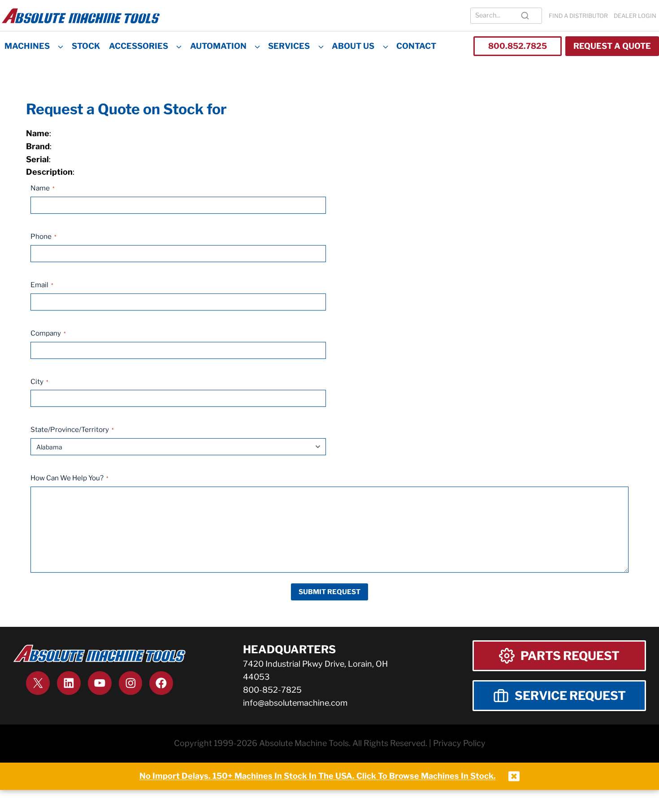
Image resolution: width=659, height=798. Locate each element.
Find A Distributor (578, 15)
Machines (27, 46)
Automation (218, 46)
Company (48, 333)
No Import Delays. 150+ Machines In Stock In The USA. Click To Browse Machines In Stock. (317, 776)
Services (289, 46)
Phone (43, 236)
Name (42, 188)
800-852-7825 (272, 689)
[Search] (525, 15)
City (39, 381)
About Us (353, 46)
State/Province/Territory (72, 429)
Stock (86, 46)
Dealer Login (635, 15)
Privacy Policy (459, 743)
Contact (416, 46)
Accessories (138, 46)
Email (41, 284)
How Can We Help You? (69, 478)
